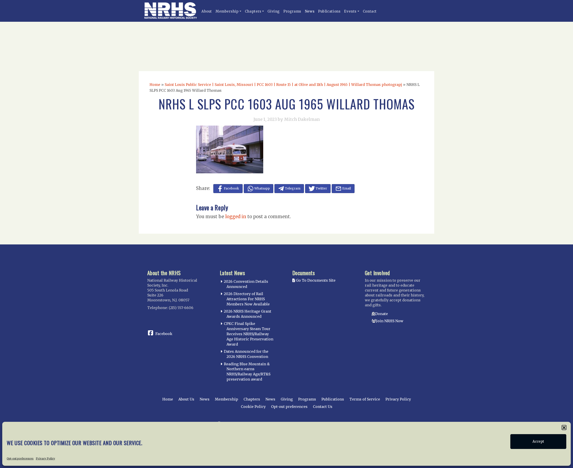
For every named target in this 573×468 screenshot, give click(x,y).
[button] (564, 427)
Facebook (163, 333)
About (206, 11)
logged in (235, 216)
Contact (370, 11)
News (309, 11)
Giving (273, 11)
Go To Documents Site (315, 280)
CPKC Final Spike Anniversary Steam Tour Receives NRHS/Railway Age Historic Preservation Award (248, 333)
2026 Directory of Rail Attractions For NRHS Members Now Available (247, 299)
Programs (292, 11)
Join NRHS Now (389, 321)
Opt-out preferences (20, 458)
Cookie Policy (253, 406)
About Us (186, 399)
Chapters (253, 11)
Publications (329, 11)
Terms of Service (364, 399)
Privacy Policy (45, 458)
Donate (381, 313)
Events (350, 11)
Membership (227, 11)
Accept (538, 441)
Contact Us (322, 406)
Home (155, 84)
